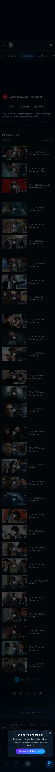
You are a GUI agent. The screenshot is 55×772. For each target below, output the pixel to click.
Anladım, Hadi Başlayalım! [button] (30, 751)
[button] (50, 733)
